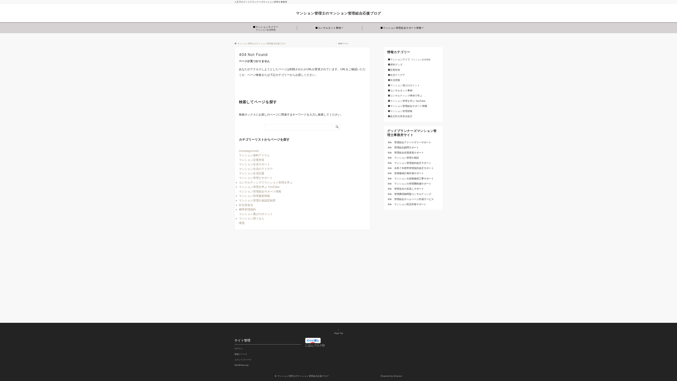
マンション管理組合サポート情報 (260, 191)
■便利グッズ (397, 64)
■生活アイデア (396, 74)
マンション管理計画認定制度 (257, 200)
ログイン (238, 348)
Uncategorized (249, 151)
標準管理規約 (247, 209)
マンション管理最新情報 (254, 196)
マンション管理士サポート (256, 178)
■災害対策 (397, 69)
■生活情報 (394, 79)
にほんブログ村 (315, 345)
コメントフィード (242, 359)
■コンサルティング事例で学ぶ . (406, 95)
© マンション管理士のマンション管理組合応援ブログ (327, 376)
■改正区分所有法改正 (400, 116)
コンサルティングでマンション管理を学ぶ (265, 182)
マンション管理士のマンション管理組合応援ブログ (381, 13)
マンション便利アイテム (254, 155)
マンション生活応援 (251, 173)
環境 (242, 223)
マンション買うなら (251, 218)
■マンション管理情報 (400, 111)
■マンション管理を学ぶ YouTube (408, 100)
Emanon (398, 376)
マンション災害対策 (251, 160)
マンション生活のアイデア (256, 169)
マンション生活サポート (254, 164)
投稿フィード (240, 354)
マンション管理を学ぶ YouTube (260, 187)
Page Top (338, 333)
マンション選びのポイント (256, 214)
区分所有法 (246, 205)
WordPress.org (241, 365)
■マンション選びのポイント (404, 85)
